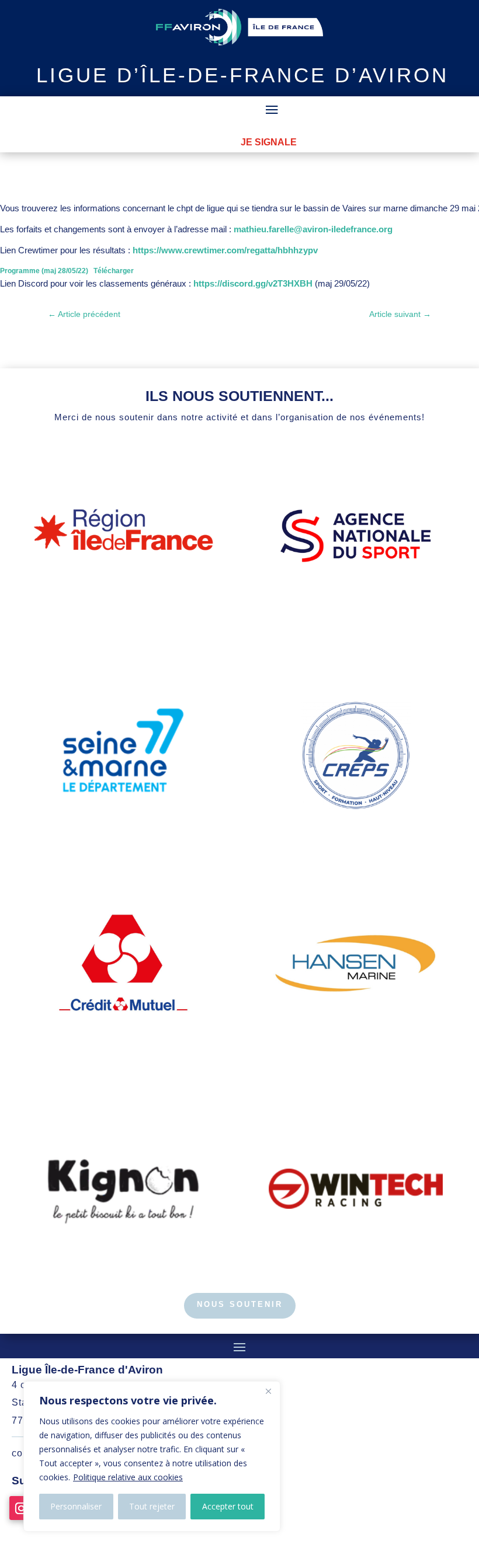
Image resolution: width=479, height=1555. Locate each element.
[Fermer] (268, 1391)
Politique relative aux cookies (128, 1477)
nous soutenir (240, 1304)
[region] (151, 1456)
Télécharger (113, 271)
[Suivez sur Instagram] (21, 1508)
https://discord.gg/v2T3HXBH (253, 283)
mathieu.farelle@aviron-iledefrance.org (313, 229)
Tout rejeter (152, 1506)
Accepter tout (228, 1506)
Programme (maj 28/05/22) (44, 271)
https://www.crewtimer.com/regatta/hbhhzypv (225, 250)
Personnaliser (76, 1506)
